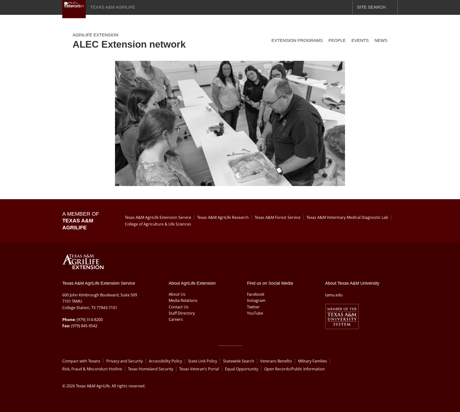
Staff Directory (182, 313)
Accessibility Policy (165, 361)
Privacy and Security (124, 361)
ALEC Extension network (129, 44)
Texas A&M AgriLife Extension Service (158, 217)
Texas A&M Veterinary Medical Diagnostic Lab (347, 217)
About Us (177, 294)
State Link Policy (202, 361)
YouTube (255, 313)
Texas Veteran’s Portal (199, 369)
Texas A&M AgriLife (112, 7)
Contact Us (179, 307)
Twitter (253, 307)
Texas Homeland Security (150, 369)
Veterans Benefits (276, 361)
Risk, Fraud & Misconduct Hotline (92, 369)
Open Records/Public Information (294, 369)
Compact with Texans (81, 361)
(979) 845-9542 (84, 325)
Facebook (255, 294)
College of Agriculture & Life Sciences (158, 224)
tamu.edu (334, 295)
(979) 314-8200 (90, 319)
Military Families (312, 361)
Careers (176, 319)
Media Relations (183, 300)
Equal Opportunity (241, 369)
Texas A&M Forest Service (277, 217)
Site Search (371, 7)
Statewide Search (238, 361)
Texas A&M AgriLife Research (223, 217)
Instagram (256, 300)
